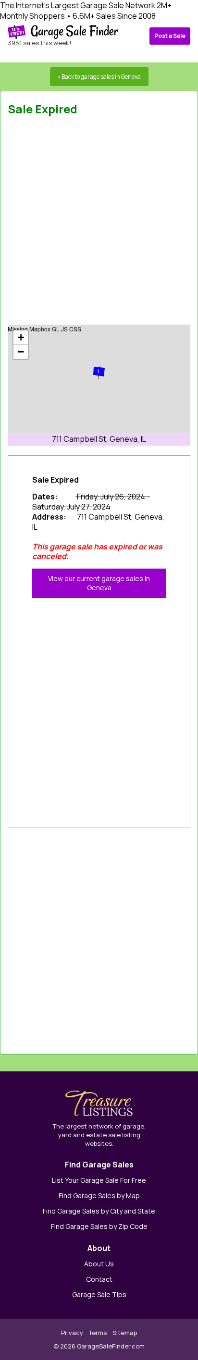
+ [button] (21, 337)
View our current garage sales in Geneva (99, 583)
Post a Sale (170, 36)
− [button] (21, 352)
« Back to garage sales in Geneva (99, 77)
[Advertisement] (99, 223)
